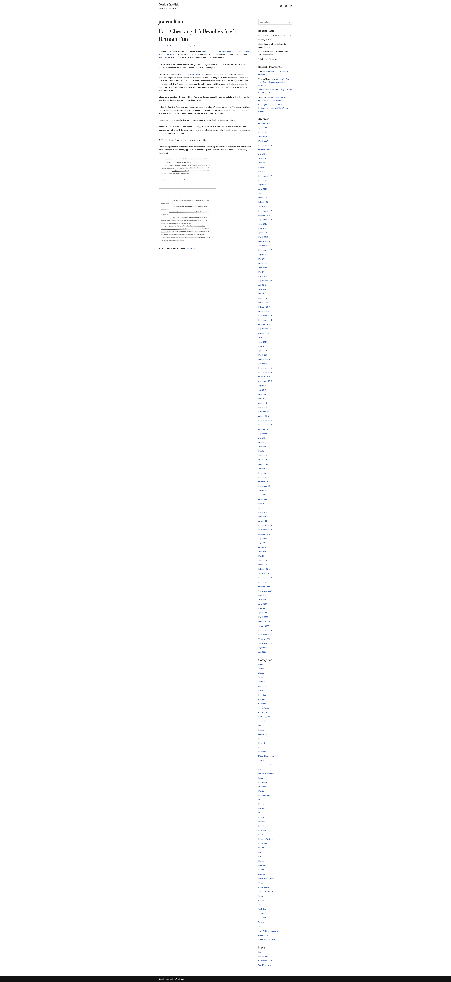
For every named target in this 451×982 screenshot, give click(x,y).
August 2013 (263, 385)
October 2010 (264, 534)
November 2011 (265, 477)
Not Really (262, 843)
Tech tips (262, 909)
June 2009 (262, 604)
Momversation (264, 813)
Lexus (260, 778)
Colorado (262, 703)
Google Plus (263, 734)
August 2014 (263, 333)
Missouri (261, 804)
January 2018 (263, 246)
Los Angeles (263, 782)
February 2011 (264, 516)
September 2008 (265, 643)
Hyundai (261, 743)
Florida (261, 725)
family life (262, 721)
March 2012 (263, 460)
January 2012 (263, 468)
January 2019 (263, 206)
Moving (261, 817)
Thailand (261, 913)
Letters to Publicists (266, 773)
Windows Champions (266, 939)
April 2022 (262, 128)
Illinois (260, 747)
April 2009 (262, 612)
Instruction (262, 752)
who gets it (190, 248)
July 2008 (262, 652)
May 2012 (262, 451)
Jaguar (261, 760)
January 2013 (263, 416)
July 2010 (262, 547)
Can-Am (261, 699)
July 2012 (262, 442)
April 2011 (262, 508)
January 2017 (263, 263)
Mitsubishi (262, 808)
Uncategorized (264, 935)
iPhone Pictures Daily (266, 756)
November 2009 (265, 582)
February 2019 (264, 202)
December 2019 (265, 176)
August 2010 (263, 543)
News (260, 834)
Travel (261, 926)
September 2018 (265, 219)
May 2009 (262, 608)
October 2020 (264, 149)
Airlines (261, 669)
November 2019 (265, 180)
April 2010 (262, 560)
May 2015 (262, 294)
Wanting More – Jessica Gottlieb (271, 105)
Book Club (262, 695)
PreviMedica (263, 865)
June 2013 (262, 394)
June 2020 (262, 162)
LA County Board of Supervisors (192, 74)
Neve (161, 979)
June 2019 (262, 189)
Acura (260, 664)
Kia (259, 769)
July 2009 (262, 599)
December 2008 (265, 630)
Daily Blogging (264, 717)
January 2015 (263, 311)
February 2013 (264, 412)
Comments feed (265, 960)
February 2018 (264, 241)
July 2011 (262, 495)
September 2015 (265, 280)
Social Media (263, 887)
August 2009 (263, 595)
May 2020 (262, 167)
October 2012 (264, 429)
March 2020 (263, 171)
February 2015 (264, 307)
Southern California (266, 891)
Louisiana (262, 786)
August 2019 (263, 184)
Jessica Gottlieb (167, 46)
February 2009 (264, 621)
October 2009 (264, 586)
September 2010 (265, 538)
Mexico (261, 800)
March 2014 (263, 355)
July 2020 (262, 158)
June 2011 (262, 499)
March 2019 (263, 197)
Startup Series (264, 900)
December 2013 (265, 368)
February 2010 (264, 569)
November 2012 (265, 425)
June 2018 (262, 224)
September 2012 (265, 433)
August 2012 (263, 438)
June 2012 (262, 447)
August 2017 (263, 254)
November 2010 (265, 529)
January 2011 (263, 521)
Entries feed (263, 956)
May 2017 (262, 259)
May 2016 (262, 272)
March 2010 (263, 564)
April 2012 (262, 455)
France (261, 730)
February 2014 (264, 359)
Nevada (261, 826)
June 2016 (262, 267)
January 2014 (263, 364)
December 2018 (265, 211)
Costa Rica (262, 712)
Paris (260, 852)
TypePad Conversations (268, 931)
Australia (261, 682)
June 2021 (262, 136)
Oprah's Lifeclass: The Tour (269, 848)
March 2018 (263, 237)
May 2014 (262, 346)
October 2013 (264, 377)
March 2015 (263, 302)
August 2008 (263, 647)
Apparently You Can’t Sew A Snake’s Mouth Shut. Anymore (273, 82)
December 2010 (265, 525)
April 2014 (262, 350)
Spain (260, 896)
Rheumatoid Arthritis (266, 878)
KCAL (165, 57)
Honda (261, 738)
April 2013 (262, 403)
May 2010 (262, 556)
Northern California (266, 839)
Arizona (261, 677)
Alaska (261, 673)
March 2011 (263, 512)
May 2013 (262, 398)
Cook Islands (263, 708)
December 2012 (265, 420)
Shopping (262, 883)
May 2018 (262, 228)
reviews (261, 874)
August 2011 (263, 490)
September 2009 (265, 591)
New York (262, 830)
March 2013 (263, 407)
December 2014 (265, 315)
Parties (261, 856)
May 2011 (262, 503)
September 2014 (265, 329)
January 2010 (263, 573)
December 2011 (265, 473)
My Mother (262, 821)
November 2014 (265, 320)
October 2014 (264, 324)
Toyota (261, 922)
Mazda (261, 791)
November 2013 (265, 372)
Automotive (263, 686)
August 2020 (263, 154)
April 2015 (262, 298)
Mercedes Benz (264, 795)
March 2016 (263, 276)
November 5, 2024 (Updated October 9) (274, 35)
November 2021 (265, 132)
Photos (261, 861)
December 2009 (265, 578)
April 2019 (262, 193)
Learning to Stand (265, 39)
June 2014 (262, 342)
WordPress (179, 979)
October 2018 (264, 215)
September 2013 (265, 381)
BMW (260, 690)
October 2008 (264, 639)
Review (261, 869)
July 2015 (262, 285)
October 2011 (264, 481)
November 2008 (265, 634)
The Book (262, 917)
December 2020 (265, 145)
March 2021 (263, 141)
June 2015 (262, 289)
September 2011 (265, 486)
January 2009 (263, 626)
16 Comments (197, 46)
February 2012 (264, 464)
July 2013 (262, 390)
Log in (260, 952)
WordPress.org (264, 965)
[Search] (289, 22)
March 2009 (263, 617)
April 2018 (262, 232)
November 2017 (265, 250)
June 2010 (262, 551)
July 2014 (262, 337)
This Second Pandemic (267, 59)
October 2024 (264, 123)
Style (260, 904)
